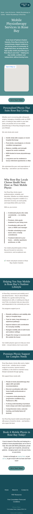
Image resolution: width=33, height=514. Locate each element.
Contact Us (24, 490)
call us (4, 458)
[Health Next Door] (9, 5)
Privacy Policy (16, 507)
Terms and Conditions (16, 513)
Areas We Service (10, 12)
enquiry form (21, 456)
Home (2, 12)
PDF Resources (17, 495)
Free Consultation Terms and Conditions (16, 500)
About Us (15, 490)
